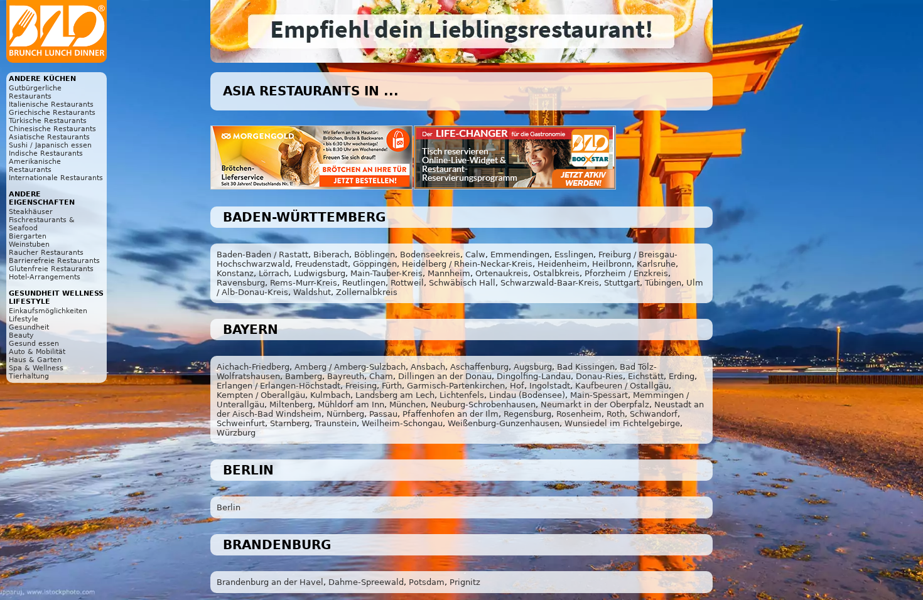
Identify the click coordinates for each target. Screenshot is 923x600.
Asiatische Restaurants (49, 137)
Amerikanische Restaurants (35, 166)
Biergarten (27, 236)
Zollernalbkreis (366, 292)
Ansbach (428, 367)
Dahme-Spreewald (366, 582)
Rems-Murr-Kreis (303, 282)
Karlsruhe (656, 264)
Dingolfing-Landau (534, 376)
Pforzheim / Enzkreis (626, 273)
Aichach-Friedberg (253, 367)
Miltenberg (291, 404)
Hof (517, 385)
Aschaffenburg (479, 367)
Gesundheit (29, 327)
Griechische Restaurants (52, 113)
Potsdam (427, 582)
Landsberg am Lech (395, 395)
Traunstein (336, 423)
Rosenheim (579, 414)
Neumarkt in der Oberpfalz (595, 404)
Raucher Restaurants (46, 253)
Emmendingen (519, 254)
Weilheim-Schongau (402, 423)
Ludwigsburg (319, 273)
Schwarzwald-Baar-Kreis (549, 282)
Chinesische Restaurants (52, 129)
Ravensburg (241, 282)
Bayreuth (345, 376)
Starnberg (290, 423)
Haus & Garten (35, 360)
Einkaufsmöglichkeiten (48, 311)
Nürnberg (345, 414)
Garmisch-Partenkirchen (456, 385)
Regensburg (527, 414)
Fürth (392, 385)
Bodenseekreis (430, 254)
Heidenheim (562, 264)
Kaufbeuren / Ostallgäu (622, 385)
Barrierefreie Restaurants (54, 261)
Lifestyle (23, 319)
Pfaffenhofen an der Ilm (450, 414)
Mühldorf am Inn (351, 404)
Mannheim (449, 273)
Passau (383, 414)
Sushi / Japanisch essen (50, 145)
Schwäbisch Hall (462, 282)
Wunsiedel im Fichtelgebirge (622, 423)
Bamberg (303, 376)
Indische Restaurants (46, 153)
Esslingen (573, 254)
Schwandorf (653, 414)
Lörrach (274, 273)
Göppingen (375, 264)
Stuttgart (622, 282)
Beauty (21, 335)
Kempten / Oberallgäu (261, 395)
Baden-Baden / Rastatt (262, 254)
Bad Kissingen (586, 367)
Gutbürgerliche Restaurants (35, 92)
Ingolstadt (549, 385)
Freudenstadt (321, 264)
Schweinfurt (241, 423)
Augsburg (533, 367)
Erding (681, 376)
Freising (361, 385)
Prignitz (465, 582)
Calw (475, 254)
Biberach (331, 254)
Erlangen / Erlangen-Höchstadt (278, 385)
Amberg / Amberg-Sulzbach (350, 367)
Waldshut (312, 292)
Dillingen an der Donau (445, 376)
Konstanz (235, 273)
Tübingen (663, 282)
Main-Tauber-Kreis (386, 273)
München (407, 404)
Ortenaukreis (501, 273)
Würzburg (236, 432)
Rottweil (407, 282)
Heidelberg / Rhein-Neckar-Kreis (467, 264)
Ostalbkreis (556, 273)
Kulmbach (330, 395)
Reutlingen (364, 282)
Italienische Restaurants (51, 104)
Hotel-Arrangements (44, 277)
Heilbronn (612, 264)
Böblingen (374, 254)
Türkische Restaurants (48, 121)
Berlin (228, 507)
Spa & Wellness (36, 368)
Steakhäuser (31, 212)
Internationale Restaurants (56, 178)
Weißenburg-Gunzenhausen (503, 423)
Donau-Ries (599, 376)
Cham (381, 376)
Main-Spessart (599, 395)
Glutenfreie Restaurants (51, 269)
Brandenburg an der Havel (270, 582)
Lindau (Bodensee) (527, 395)
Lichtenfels (462, 395)
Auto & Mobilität (37, 352)
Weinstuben (29, 244)
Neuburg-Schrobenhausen (483, 404)
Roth (616, 414)
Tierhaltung (29, 376)
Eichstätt (646, 376)
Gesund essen (34, 344)
